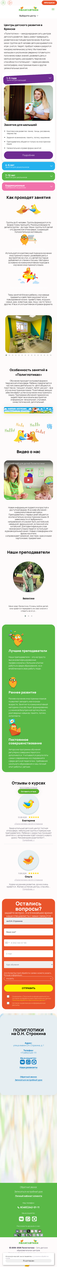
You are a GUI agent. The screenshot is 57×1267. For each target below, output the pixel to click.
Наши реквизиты (28, 1067)
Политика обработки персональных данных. (28, 1000)
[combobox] (7, 942)
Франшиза (49, 2)
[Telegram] (41, 1235)
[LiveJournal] (19, 1235)
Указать (10, 978)
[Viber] (30, 1235)
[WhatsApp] (28, 1062)
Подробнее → (29, 840)
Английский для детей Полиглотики (25, 463)
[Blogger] (32, 1231)
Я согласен (28, 1260)
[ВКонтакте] (22, 1062)
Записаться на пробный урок (28, 1080)
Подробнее (28, 155)
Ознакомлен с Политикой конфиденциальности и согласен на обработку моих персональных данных (31, 998)
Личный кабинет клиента (28, 1196)
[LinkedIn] (15, 1235)
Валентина (28, 598)
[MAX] (34, 1062)
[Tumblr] (26, 1235)
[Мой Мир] (24, 1231)
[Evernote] (36, 1231)
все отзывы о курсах (28, 787)
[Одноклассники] (21, 1231)
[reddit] (39, 1231)
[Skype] (37, 1235)
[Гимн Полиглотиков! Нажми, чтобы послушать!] (10, 3)
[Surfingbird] (23, 1235)
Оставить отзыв (28, 791)
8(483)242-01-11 (30, 1207)
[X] (28, 1231)
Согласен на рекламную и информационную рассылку (28, 1004)
